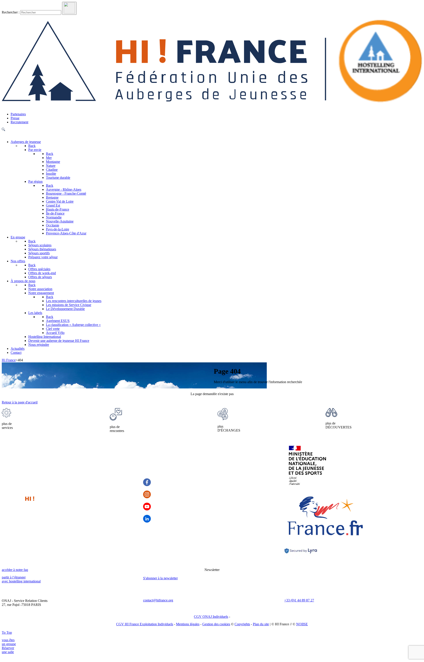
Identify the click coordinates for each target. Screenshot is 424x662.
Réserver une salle (8, 650)
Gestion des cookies (216, 624)
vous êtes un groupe (9, 642)
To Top (7, 632)
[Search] (69, 8)
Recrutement (19, 122)
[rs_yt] (147, 506)
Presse (15, 118)
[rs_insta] (147, 494)
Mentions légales (187, 624)
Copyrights (242, 624)
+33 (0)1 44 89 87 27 (299, 600)
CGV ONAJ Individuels (211, 616)
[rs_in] (147, 519)
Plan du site (261, 624)
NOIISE (302, 624)
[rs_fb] (147, 482)
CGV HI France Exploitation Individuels (144, 624)
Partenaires (18, 114)
